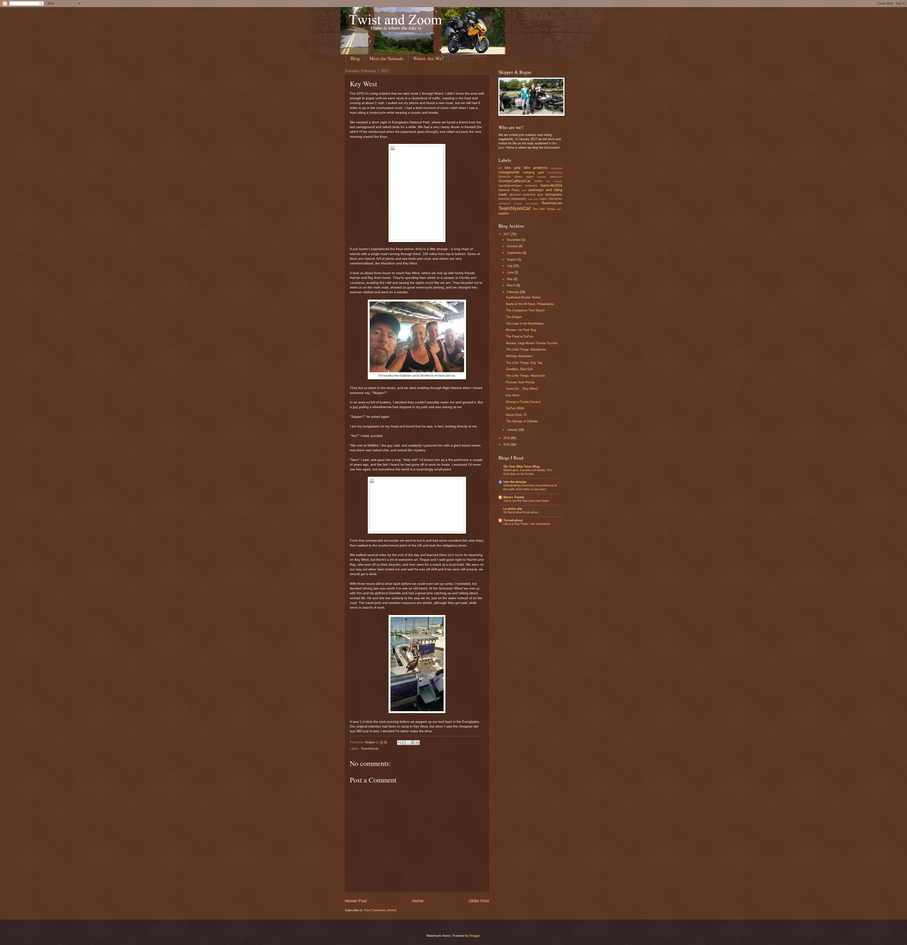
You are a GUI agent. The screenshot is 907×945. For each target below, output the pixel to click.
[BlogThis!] (404, 742)
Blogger (475, 935)
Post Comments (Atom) (380, 910)
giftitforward (556, 177)
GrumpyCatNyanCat (514, 181)
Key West (512, 395)
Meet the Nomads (386, 58)
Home (418, 901)
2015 (507, 444)
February (513, 292)
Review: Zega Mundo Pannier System (532, 343)
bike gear (513, 168)
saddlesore (504, 203)
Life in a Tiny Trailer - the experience (526, 524)
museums (531, 185)
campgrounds (509, 172)
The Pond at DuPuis (520, 336)
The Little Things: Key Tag (524, 362)
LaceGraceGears (510, 185)
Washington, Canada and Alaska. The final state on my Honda (527, 472)
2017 (507, 234)
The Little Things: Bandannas (526, 349)
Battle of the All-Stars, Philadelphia (530, 304)
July (510, 266)
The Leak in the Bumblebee (524, 323)
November (514, 240)
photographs (553, 194)
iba (548, 181)
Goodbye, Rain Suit (519, 369)
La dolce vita (512, 508)
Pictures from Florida (520, 382)
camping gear (533, 172)
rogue (543, 198)
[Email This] (399, 742)
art (500, 168)
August (512, 259)
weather (503, 213)
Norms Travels (513, 497)
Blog (355, 58)
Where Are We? (428, 58)
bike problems (536, 168)
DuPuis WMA (515, 408)
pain (524, 190)
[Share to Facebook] (413, 742)
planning (504, 198)
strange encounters (526, 203)
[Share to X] (408, 742)
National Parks (509, 190)
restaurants (518, 199)
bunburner (556, 168)
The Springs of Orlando (522, 421)
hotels (538, 181)
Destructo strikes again (516, 176)
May (510, 279)
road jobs (533, 199)
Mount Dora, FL (516, 415)
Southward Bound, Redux (523, 297)
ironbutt (558, 181)
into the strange (514, 482)
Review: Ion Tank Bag (521, 330)
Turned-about (513, 520)
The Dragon (514, 317)
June (510, 272)
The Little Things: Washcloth (525, 375)
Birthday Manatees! (519, 356)
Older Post (479, 901)
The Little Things (544, 209)
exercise (541, 177)
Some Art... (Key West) (522, 388)
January (513, 429)
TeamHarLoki (370, 748)
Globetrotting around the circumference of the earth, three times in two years (529, 487)
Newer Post (356, 901)
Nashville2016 (551, 185)
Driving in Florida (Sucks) (523, 402)
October (513, 246)
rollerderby (555, 198)
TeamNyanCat (514, 208)
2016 (507, 438)
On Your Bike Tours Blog (521, 466)
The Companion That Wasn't (525, 310)
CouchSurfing (554, 172)
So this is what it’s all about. (521, 512)
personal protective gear (526, 194)
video (559, 209)
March (511, 285)
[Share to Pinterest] (417, 742)
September (515, 253)
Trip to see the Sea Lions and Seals (526, 500)
